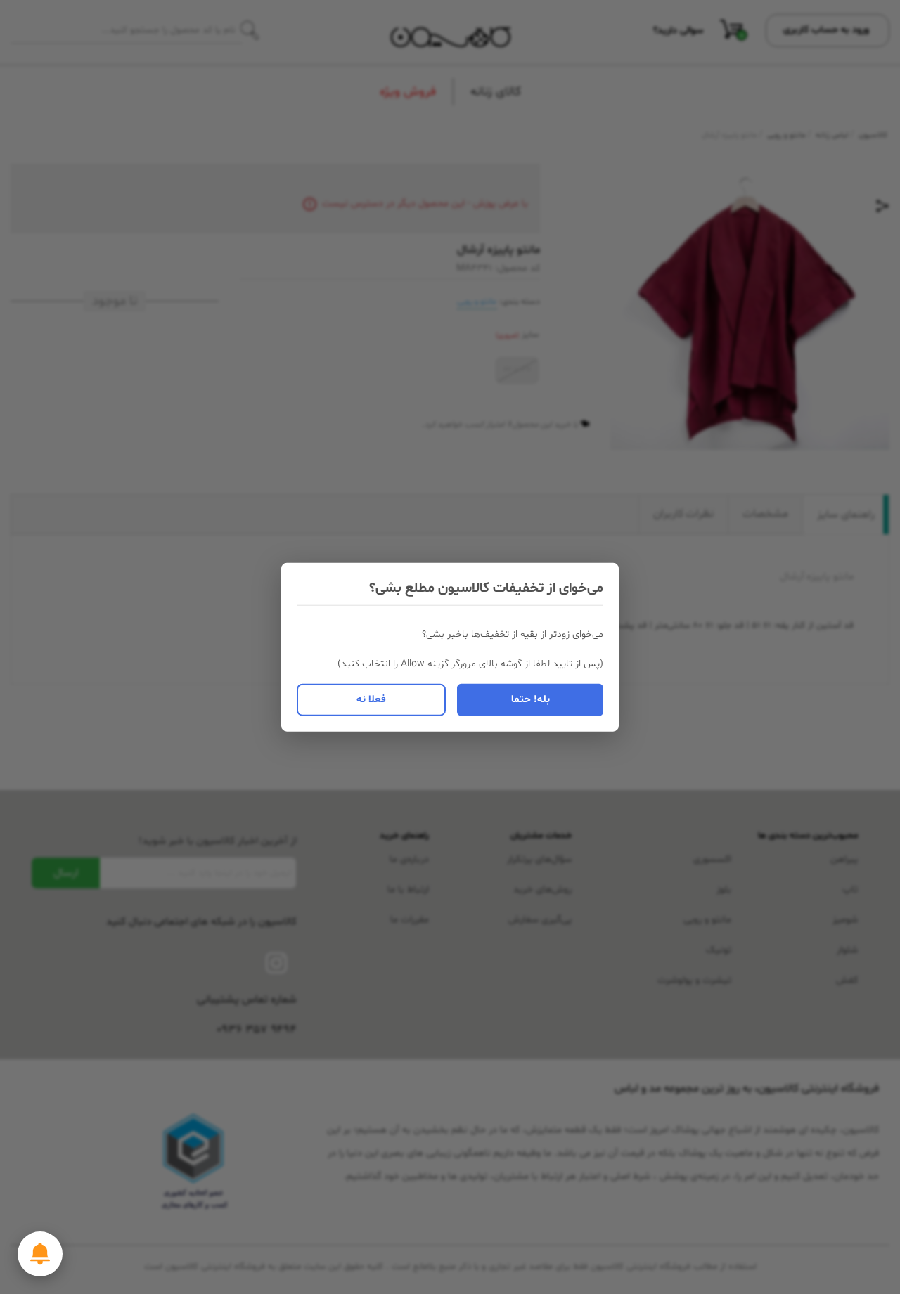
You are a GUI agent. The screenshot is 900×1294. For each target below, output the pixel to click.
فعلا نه (371, 699)
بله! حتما (530, 699)
